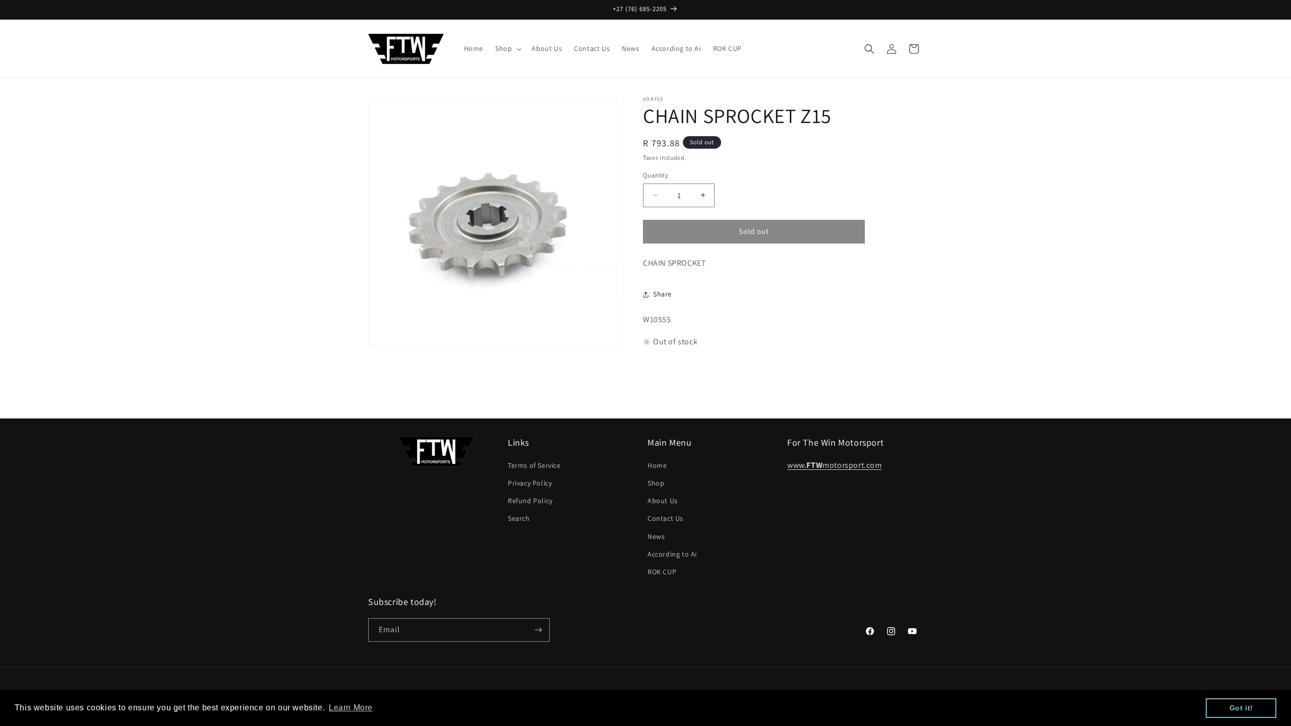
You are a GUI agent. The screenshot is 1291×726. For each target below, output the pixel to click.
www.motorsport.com (834, 465)
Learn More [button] (351, 707)
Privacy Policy (530, 483)
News (656, 536)
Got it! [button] (1241, 708)
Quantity (655, 175)
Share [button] (662, 293)
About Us (663, 500)
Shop (656, 483)
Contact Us (665, 518)
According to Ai (672, 554)
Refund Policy (530, 500)
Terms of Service (534, 465)
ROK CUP (662, 571)
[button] (507, 48)
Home (657, 465)
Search (519, 518)
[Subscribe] (538, 630)
